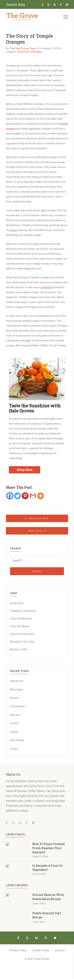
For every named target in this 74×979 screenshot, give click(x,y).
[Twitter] (17, 495)
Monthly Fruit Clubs (22, 641)
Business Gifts (18, 649)
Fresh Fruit (16, 603)
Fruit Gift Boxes (19, 626)
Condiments (17, 706)
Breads (14, 698)
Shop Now (24, 469)
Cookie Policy (40, 950)
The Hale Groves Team (23, 48)
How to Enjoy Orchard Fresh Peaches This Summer (48, 848)
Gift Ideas (36, 51)
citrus (13, 230)
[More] (40, 495)
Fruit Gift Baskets (21, 618)
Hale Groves (42, 958)
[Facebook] (9, 495)
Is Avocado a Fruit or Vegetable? (47, 868)
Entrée (14, 723)
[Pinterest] (25, 495)
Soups (14, 748)
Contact (60, 950)
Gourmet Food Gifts (22, 633)
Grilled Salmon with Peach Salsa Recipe (48, 897)
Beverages (16, 689)
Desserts (15, 714)
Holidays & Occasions (23, 610)
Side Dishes (17, 740)
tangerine (46, 287)
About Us (13, 774)
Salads (14, 731)
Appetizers (16, 681)
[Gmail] (32, 495)
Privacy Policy (18, 950)
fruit (27, 340)
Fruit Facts (24, 51)
